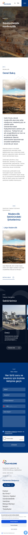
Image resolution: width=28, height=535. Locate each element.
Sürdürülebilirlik (9, 499)
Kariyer (5, 491)
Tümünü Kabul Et (14, 521)
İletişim (5, 506)
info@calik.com (7, 476)
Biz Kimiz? (6, 494)
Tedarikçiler (7, 509)
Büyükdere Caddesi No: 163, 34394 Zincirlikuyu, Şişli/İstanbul (12, 469)
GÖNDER (14, 445)
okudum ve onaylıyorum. (14, 432)
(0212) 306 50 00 (8, 473)
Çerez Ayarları (14, 529)
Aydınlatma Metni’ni (11, 431)
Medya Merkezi (9, 504)
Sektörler (6, 501)
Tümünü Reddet (14, 525)
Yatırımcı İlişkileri (9, 496)
